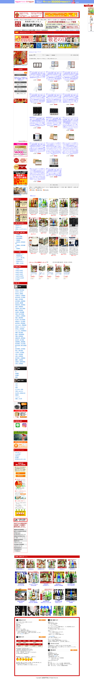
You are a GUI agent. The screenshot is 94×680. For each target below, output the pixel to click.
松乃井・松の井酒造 (20, 319)
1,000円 (17, 268)
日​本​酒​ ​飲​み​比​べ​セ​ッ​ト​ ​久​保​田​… (34, 274)
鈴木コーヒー (33, 195)
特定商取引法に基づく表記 (20, 459)
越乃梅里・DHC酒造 (20, 343)
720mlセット (18, 227)
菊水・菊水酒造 (19, 350)
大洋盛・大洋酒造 (19, 352)
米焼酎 (17, 375)
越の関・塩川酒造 (19, 339)
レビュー (64, 30)
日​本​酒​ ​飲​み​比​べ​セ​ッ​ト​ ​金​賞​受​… (58, 274)
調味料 (17, 395)
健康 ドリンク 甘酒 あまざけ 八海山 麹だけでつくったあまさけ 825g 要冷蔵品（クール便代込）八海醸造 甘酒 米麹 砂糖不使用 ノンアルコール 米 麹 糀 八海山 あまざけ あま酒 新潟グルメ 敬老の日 (33, 249)
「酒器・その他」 (19, 263)
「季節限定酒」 (19, 255)
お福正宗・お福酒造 (20, 295)
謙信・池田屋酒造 (19, 334)
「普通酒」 (18, 248)
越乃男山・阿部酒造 (20, 323)
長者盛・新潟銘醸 (19, 312)
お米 (16, 383)
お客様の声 (17, 455)
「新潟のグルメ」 (19, 261)
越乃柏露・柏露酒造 (20, 301)
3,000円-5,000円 (19, 272)
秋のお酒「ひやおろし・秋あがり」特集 (45, 32)
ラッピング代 (51, 636)
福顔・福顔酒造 (19, 317)
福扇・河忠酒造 (19, 299)
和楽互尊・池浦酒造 (20, 304)
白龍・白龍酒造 (19, 356)
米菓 (16, 387)
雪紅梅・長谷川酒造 (20, 308)
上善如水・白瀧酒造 (20, 315)
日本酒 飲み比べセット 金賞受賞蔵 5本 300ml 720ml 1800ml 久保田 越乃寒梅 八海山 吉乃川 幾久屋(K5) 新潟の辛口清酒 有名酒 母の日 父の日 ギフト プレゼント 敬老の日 (33, 230)
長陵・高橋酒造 (19, 306)
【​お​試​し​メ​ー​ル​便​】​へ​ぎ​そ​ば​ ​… (42, 274)
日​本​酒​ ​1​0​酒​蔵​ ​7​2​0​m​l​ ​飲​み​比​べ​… (67, 274)
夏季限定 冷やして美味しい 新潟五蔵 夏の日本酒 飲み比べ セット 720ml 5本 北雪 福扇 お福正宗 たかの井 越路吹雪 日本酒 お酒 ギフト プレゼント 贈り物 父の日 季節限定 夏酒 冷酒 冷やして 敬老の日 (43, 210)
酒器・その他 (18, 398)
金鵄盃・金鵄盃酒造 (20, 361)
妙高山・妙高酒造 (19, 328)
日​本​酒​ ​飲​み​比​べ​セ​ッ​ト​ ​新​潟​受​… (50, 274)
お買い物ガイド (18, 452)
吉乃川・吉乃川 (19, 291)
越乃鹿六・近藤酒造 (20, 358)
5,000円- (17, 274)
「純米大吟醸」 (19, 236)
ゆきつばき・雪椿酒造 (20, 325)
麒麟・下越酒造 (19, 359)
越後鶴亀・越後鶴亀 (20, 341)
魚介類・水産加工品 (20, 393)
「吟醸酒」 (18, 240)
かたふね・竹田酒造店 (20, 330)
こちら (22, 633)
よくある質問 (17, 454)
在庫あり (47, 55)
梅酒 (16, 377)
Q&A (68, 30)
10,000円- (17, 277)
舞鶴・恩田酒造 (19, 310)
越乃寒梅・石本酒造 (20, 348)
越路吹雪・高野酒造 (20, 338)
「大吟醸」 (18, 234)
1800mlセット (18, 225)
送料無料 (53, 55)
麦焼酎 (17, 373)
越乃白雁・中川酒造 (20, 297)
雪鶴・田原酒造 (19, 336)
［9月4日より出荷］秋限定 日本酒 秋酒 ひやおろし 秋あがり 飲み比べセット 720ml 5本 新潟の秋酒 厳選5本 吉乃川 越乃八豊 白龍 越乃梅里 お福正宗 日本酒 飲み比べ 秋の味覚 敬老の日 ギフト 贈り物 (33, 210)
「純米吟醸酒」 (19, 238)
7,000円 (21, 274)
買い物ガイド (72, 30)
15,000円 (22, 277)
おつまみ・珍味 (19, 389)
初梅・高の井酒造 (19, 314)
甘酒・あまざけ (19, 391)
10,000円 (21, 276)
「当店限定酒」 (19, 259)
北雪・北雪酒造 (19, 363)
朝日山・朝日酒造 (19, 290)
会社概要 (77, 30)
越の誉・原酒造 (19, 293)
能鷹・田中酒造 (19, 332)
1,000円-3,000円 (19, 270)
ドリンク (17, 396)
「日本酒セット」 (19, 254)
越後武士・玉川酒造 (20, 321)
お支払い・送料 (59, 30)
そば (16, 385)
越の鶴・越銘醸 (19, 302)
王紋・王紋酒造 (19, 354)
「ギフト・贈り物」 (20, 257)
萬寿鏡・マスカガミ (20, 327)
